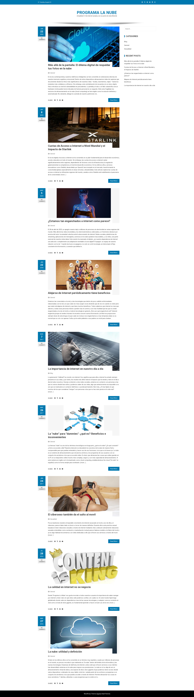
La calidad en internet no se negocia (69, 587)
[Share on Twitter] (57, 100)
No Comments (42, 38)
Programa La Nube (97, 12)
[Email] (62, 100)
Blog (51, 373)
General (52, 73)
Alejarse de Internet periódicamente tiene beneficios (79, 292)
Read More (113, 100)
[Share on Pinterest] (60, 100)
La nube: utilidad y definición (65, 651)
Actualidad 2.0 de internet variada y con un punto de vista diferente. (97, 16)
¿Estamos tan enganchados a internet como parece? (79, 221)
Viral (98, 694)
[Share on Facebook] (55, 100)
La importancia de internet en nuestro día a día (75, 368)
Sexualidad (53, 519)
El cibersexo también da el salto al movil (72, 514)
